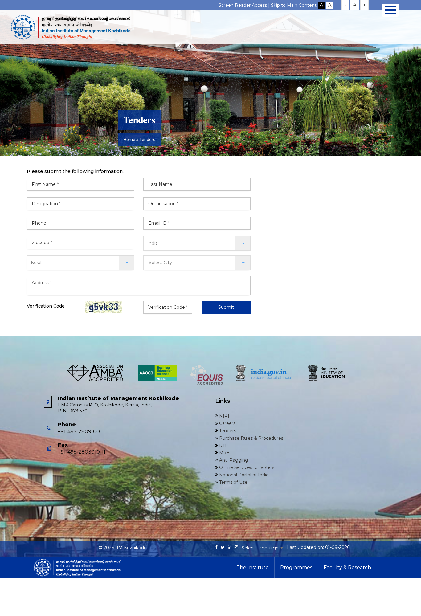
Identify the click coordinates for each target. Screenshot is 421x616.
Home (129, 139)
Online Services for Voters (246, 467)
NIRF (224, 416)
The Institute (252, 567)
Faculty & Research (347, 567)
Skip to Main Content (294, 5)
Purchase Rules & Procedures (250, 438)
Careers (226, 423)
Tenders (227, 431)
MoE (223, 452)
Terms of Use (232, 482)
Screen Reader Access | (245, 5)
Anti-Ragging (233, 460)
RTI (222, 445)
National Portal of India (243, 475)
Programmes (296, 567)
